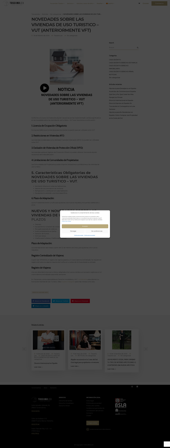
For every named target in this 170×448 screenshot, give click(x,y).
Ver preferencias (96, 231)
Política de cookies (78, 235)
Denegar (73, 231)
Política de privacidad (89, 235)
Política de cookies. (66, 221)
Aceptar (85, 226)
